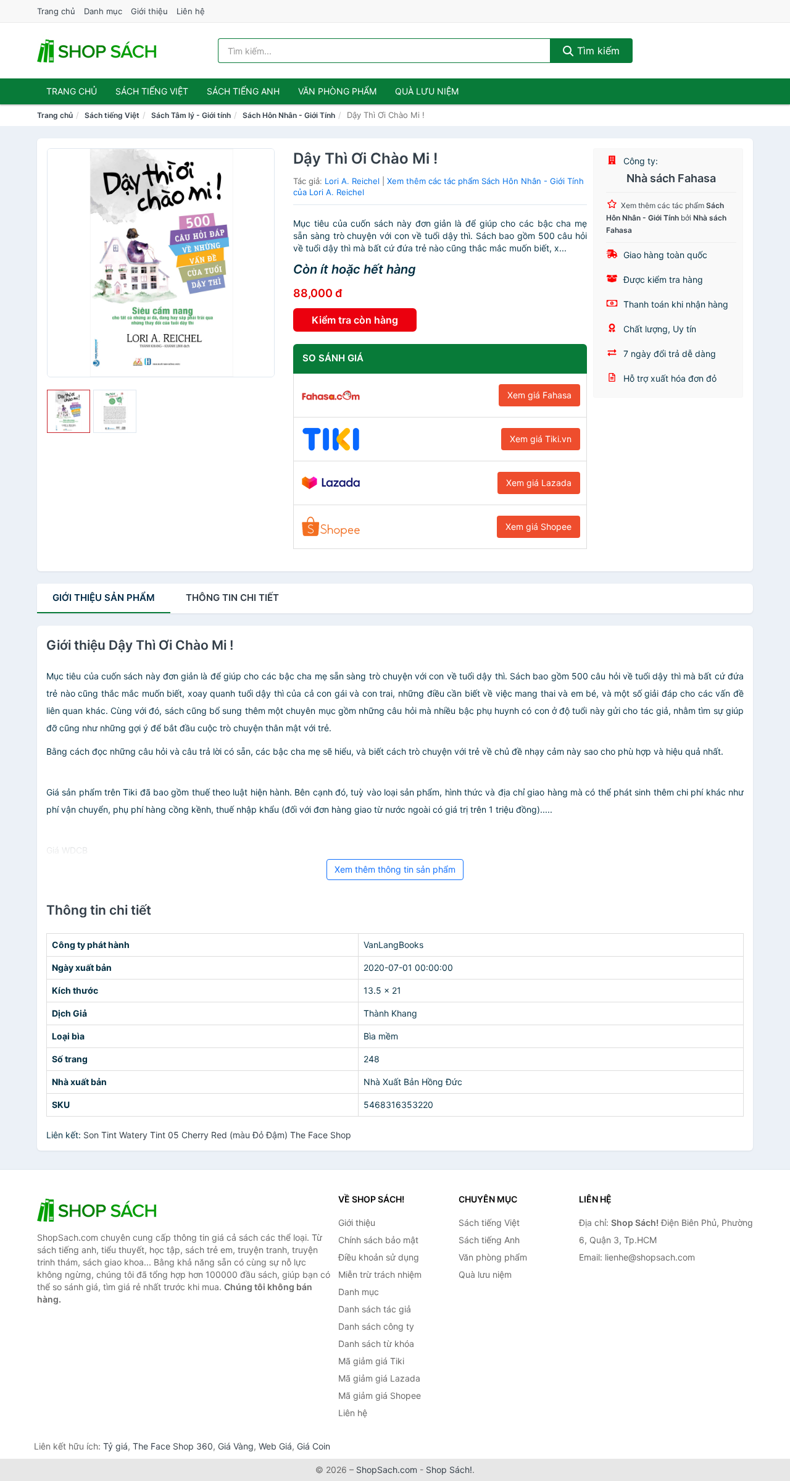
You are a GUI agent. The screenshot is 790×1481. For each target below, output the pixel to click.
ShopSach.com (386, 1469)
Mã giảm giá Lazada (379, 1378)
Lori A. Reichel (352, 181)
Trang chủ (56, 11)
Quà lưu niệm (427, 91)
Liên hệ (191, 11)
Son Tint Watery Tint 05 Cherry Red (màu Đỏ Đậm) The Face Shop (217, 1135)
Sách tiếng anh (243, 91)
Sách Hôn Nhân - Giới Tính (289, 115)
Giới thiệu (149, 11)
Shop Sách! (449, 1469)
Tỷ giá (115, 1446)
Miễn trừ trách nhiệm (380, 1274)
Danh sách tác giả (374, 1309)
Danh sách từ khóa (376, 1343)
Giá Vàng (236, 1446)
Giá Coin (313, 1446)
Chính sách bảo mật (378, 1240)
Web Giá (275, 1446)
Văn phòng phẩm (337, 91)
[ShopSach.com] (98, 50)
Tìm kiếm (597, 50)
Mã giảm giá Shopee (379, 1395)
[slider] (68, 411)
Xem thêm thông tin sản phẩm (395, 869)
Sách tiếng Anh (489, 1240)
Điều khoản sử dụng (378, 1257)
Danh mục (103, 11)
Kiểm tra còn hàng (355, 320)
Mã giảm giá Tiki (371, 1361)
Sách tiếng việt (151, 91)
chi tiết (232, 597)
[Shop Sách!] (98, 1209)
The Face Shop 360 (173, 1446)
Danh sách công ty (376, 1326)
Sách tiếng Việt (112, 115)
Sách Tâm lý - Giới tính (191, 115)
